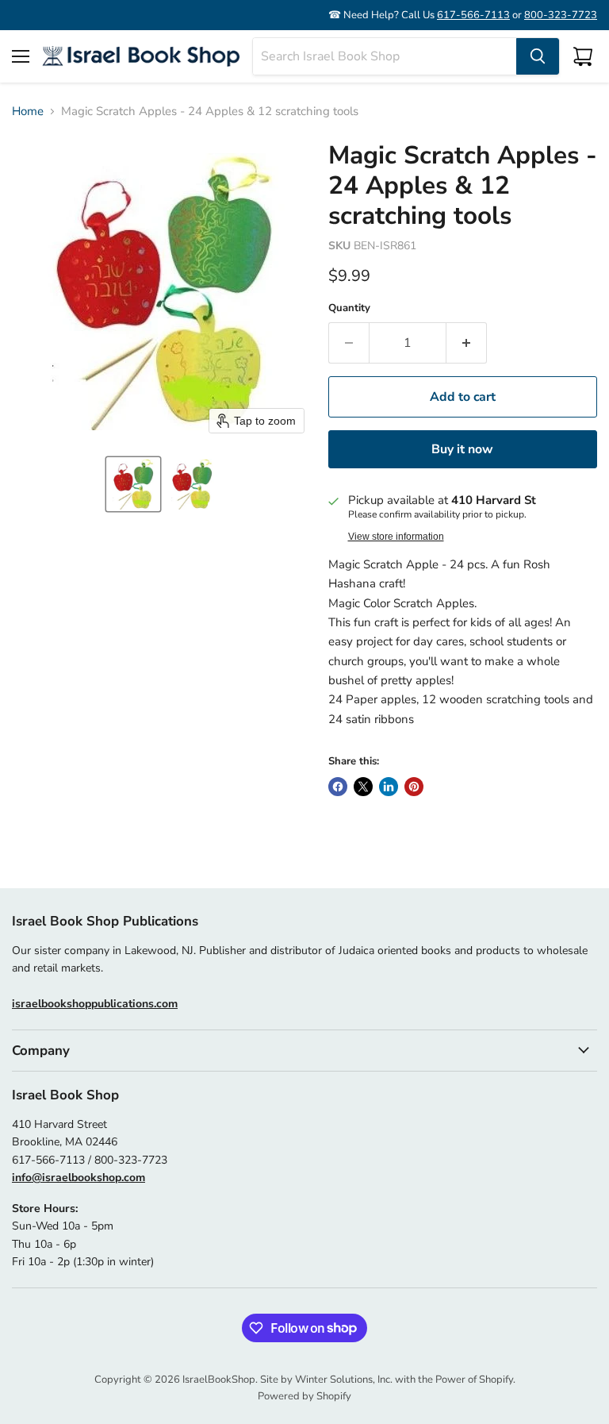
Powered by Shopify (304, 1396)
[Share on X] (363, 786)
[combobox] (384, 56)
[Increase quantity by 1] (466, 343)
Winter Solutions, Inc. (344, 1379)
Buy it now (462, 449)
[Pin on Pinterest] (413, 786)
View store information (396, 536)
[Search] (537, 56)
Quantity (349, 308)
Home (28, 111)
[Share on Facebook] (337, 786)
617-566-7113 (473, 15)
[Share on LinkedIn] (388, 786)
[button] (133, 484)
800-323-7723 (560, 15)
